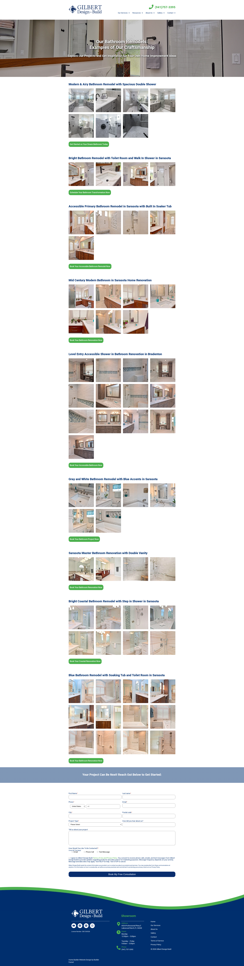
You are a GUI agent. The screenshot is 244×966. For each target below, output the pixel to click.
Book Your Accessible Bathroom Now (86, 465)
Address (125, 923)
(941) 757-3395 (127, 949)
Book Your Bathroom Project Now (84, 539)
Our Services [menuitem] (155, 925)
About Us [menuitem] (154, 929)
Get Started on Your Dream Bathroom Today (89, 144)
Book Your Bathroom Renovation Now (86, 340)
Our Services (123, 13)
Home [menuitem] (153, 922)
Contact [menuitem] (154, 937)
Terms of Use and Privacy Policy (105, 858)
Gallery (160, 13)
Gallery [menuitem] (153, 933)
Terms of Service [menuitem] (157, 941)
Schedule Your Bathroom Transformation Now (90, 192)
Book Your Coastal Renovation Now (85, 661)
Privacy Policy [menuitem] (156, 945)
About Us (149, 13)
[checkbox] (97, 852)
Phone (124, 947)
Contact (170, 13)
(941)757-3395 (165, 7)
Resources (136, 13)
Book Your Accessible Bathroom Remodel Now (90, 266)
